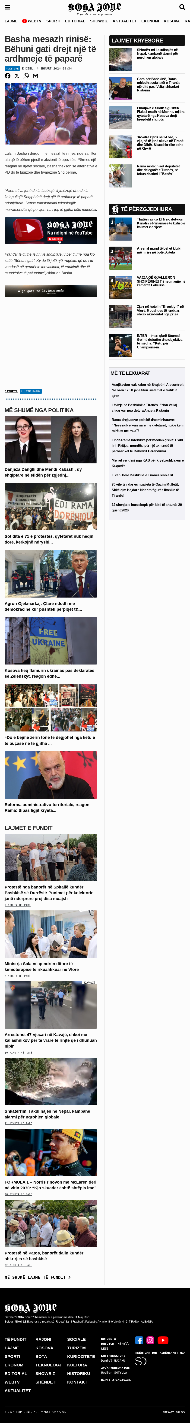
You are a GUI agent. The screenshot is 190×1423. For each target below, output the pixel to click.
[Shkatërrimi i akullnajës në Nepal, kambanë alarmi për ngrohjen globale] (51, 1081)
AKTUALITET (124, 21)
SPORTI (53, 21)
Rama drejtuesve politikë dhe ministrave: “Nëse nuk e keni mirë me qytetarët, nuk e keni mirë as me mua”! (147, 425)
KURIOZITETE (81, 1356)
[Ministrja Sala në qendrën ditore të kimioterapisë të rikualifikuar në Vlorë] (51, 934)
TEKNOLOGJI (49, 1365)
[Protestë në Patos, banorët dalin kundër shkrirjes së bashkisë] (51, 1223)
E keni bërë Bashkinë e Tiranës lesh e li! (142, 475)
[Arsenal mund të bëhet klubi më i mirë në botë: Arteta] (120, 258)
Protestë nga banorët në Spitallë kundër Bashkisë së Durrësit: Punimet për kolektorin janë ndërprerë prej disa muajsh (49, 893)
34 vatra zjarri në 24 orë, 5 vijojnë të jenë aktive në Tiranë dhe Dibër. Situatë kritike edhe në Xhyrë (160, 143)
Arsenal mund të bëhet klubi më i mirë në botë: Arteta (158, 250)
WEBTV (34, 21)
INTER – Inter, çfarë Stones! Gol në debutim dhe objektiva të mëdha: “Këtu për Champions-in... (159, 341)
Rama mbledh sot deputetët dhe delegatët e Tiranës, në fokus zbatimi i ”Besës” (158, 170)
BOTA (41, 1356)
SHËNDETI (46, 1382)
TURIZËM (76, 1348)
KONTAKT (77, 1382)
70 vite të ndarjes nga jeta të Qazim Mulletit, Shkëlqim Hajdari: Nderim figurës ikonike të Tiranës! (145, 489)
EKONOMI (150, 21)
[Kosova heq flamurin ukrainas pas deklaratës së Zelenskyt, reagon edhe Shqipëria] (51, 641)
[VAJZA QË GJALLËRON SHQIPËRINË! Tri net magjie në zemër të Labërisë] (120, 287)
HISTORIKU (78, 1373)
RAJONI (43, 1339)
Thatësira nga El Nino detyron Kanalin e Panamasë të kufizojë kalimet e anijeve (161, 223)
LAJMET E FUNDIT (28, 828)
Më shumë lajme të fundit (36, 1277)
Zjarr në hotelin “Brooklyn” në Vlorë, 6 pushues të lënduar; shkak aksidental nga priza (160, 310)
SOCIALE (76, 1339)
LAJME (11, 21)
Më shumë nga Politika (39, 410)
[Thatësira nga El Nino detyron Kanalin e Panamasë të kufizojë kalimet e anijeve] (120, 229)
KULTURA (77, 1365)
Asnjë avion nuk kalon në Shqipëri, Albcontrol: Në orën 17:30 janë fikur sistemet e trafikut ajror (148, 390)
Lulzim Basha (31, 391)
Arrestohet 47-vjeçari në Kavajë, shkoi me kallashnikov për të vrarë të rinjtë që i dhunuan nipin (51, 1040)
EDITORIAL (75, 21)
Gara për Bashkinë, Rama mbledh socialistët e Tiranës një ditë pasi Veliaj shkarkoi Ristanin (158, 84)
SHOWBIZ (99, 21)
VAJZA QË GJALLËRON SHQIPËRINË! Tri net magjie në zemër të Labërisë (161, 281)
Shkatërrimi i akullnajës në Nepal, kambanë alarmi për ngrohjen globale (157, 53)
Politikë (12, 68)
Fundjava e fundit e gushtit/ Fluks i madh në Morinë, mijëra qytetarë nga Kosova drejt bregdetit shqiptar (160, 113)
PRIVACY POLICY (174, 1412)
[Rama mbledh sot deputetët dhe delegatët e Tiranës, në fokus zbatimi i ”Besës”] (120, 176)
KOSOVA (172, 21)
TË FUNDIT (15, 1339)
